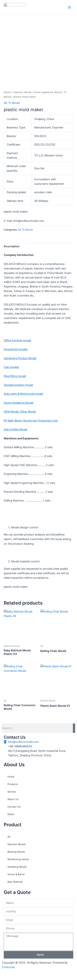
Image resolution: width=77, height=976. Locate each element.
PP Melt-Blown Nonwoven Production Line (31, 420)
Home (7, 92)
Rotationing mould (18, 859)
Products (12, 784)
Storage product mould (18, 385)
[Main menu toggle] (69, 7)
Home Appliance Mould (47, 92)
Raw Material (14, 881)
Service (11, 791)
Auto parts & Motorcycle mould (23, 393)
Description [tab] (11, 246)
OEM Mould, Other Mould (20, 411)
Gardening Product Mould (20, 358)
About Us (13, 799)
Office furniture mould (17, 340)
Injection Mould (22, 92)
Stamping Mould (16, 866)
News (10, 814)
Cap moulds (11, 367)
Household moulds (16, 349)
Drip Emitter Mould (15, 429)
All (5, 103)
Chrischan (8, 967)
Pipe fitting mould (15, 376)
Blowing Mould (16, 851)
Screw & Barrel (15, 874)
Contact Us (14, 806)
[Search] (74, 728)
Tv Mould (14, 103)
